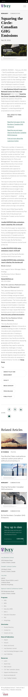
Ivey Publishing (8, 654)
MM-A (5, 612)
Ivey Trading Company (10, 678)
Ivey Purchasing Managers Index (13, 651)
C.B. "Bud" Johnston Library (11, 669)
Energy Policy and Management (9, 373)
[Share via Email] (9, 416)
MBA (5, 603)
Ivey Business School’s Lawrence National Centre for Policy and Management (14, 91)
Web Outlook (7, 666)
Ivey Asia (3, 575)
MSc (5, 606)
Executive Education (10, 614)
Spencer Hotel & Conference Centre (11, 588)
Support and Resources (11, 672)
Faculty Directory (9, 627)
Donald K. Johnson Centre (8, 566)
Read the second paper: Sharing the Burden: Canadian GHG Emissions (16, 132)
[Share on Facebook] (9, 409)
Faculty (6, 380)
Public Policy (8, 396)
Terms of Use (20, 687)
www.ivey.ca (5, 326)
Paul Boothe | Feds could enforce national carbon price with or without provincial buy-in (13, 458)
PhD (5, 617)
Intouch (6, 642)
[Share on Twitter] (15, 409)
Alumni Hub (7, 664)
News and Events (9, 645)
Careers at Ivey (8, 633)
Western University (15, 690)
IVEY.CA (3, 1)
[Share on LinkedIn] (21, 409)
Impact (6, 640)
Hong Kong (7, 620)
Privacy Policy (5, 690)
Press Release (8, 391)
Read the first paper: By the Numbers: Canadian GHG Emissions (16, 124)
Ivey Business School (7, 557)
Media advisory (8, 385)
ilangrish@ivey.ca (7, 279)
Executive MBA (8, 609)
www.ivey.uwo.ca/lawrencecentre (12, 314)
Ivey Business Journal (10, 648)
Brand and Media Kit (9, 675)
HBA (5, 600)
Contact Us (7, 630)
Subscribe (20, 539)
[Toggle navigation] (24, 6)
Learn (5, 661)
